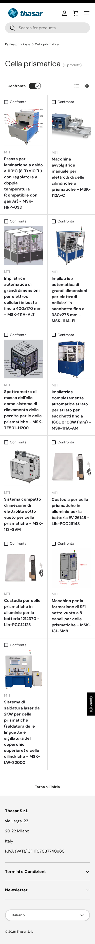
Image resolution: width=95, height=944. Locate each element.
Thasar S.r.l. (25, 932)
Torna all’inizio (47, 787)
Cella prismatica (47, 44)
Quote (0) (91, 704)
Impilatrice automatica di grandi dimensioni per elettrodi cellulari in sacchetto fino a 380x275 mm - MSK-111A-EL (69, 299)
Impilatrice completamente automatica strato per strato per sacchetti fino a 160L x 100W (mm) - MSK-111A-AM (71, 410)
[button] (75, 13)
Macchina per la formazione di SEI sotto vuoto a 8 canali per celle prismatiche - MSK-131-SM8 (71, 616)
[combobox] (47, 27)
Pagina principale (17, 44)
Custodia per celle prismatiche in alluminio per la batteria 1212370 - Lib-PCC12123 (22, 612)
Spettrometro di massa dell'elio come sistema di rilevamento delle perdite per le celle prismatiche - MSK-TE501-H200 (23, 410)
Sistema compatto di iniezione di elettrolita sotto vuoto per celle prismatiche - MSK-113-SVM (23, 514)
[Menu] (86, 13)
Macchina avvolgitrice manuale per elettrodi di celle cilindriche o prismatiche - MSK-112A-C (71, 177)
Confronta (17, 86)
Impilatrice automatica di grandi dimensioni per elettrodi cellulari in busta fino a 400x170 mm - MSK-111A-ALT (23, 296)
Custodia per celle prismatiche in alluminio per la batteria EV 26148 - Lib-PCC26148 (70, 511)
